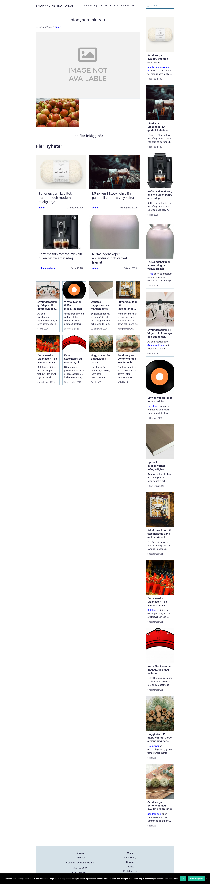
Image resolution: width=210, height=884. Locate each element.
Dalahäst (152, 610)
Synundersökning (156, 345)
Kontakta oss (127, 5)
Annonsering (90, 5)
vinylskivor (152, 406)
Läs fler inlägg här (87, 136)
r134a (150, 273)
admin (58, 27)
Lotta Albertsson (47, 268)
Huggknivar (153, 746)
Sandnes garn (154, 814)
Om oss (103, 5)
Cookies (114, 5)
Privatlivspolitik (196, 879)
